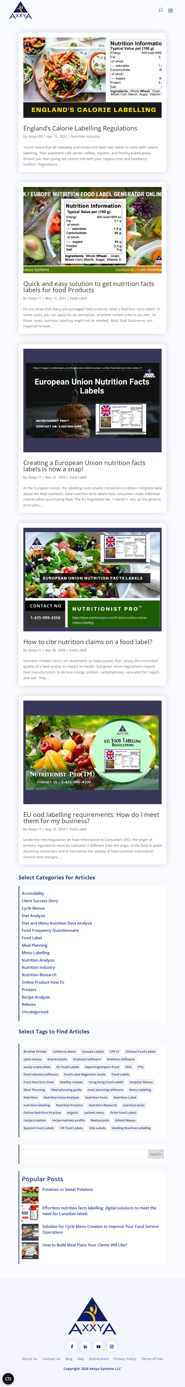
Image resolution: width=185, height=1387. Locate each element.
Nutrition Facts (96, 1097)
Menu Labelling (36, 952)
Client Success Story (40, 900)
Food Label (78, 298)
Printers (29, 989)
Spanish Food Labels (39, 1128)
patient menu (94, 1112)
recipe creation (35, 1120)
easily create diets (37, 1067)
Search (155, 1154)
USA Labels (97, 1128)
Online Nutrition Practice (42, 1112)
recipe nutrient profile (68, 1120)
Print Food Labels (123, 1112)
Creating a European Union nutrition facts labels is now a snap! (84, 465)
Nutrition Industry (85, 136)
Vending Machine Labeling (131, 1128)
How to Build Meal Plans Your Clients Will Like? (84, 1245)
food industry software (41, 1074)
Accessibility (33, 893)
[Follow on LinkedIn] (85, 1347)
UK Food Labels (71, 1128)
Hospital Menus (141, 1082)
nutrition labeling (37, 1105)
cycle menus (32, 1059)
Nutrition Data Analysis (61, 1097)
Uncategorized (35, 1011)
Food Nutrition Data (39, 1082)
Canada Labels (93, 1051)
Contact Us (51, 1358)
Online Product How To (43, 982)
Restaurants (100, 1120)
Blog (69, 1358)
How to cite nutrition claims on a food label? (87, 641)
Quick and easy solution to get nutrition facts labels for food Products (88, 286)
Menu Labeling (140, 1090)
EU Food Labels (67, 1067)
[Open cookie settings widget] (8, 1379)
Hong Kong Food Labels (106, 1082)
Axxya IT (34, 298)
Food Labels (120, 1074)
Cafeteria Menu (64, 1051)
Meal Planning (34, 945)
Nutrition (31, 1097)
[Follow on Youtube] (98, 1347)
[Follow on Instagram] (112, 1347)
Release (29, 1004)
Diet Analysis (33, 915)
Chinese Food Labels (141, 1051)
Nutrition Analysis (38, 960)
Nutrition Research (39, 974)
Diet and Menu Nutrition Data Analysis (57, 923)
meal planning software (105, 1090)
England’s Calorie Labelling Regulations (80, 128)
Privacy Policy (125, 1358)
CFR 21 (114, 1051)
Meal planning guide (66, 1090)
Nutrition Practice (69, 1105)
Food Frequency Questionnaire (50, 930)
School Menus (125, 1120)
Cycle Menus (33, 908)
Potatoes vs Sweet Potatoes (67, 1189)
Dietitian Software (121, 1059)
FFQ (140, 1067)
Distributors (99, 1358)
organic (72, 1112)
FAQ (80, 1358)
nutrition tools (134, 1105)
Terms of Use (152, 1358)
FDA (128, 1067)
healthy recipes (71, 1082)
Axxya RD (35, 136)
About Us (29, 1358)
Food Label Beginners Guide (85, 1074)
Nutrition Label (124, 1097)
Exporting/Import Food (102, 1067)
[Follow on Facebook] (72, 1347)
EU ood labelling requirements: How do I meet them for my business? (91, 817)
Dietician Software (87, 1059)
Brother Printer (35, 1051)
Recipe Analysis (36, 997)
